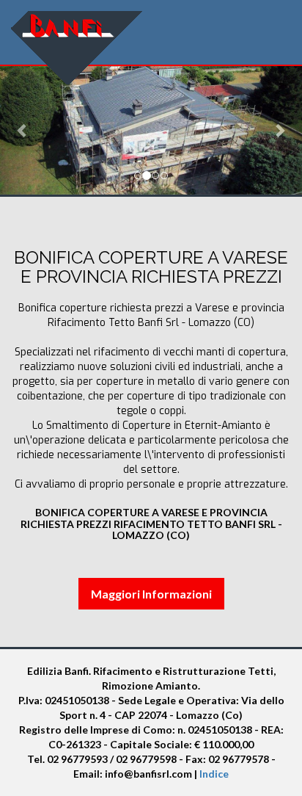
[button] (22, 130)
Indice (214, 773)
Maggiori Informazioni (151, 594)
